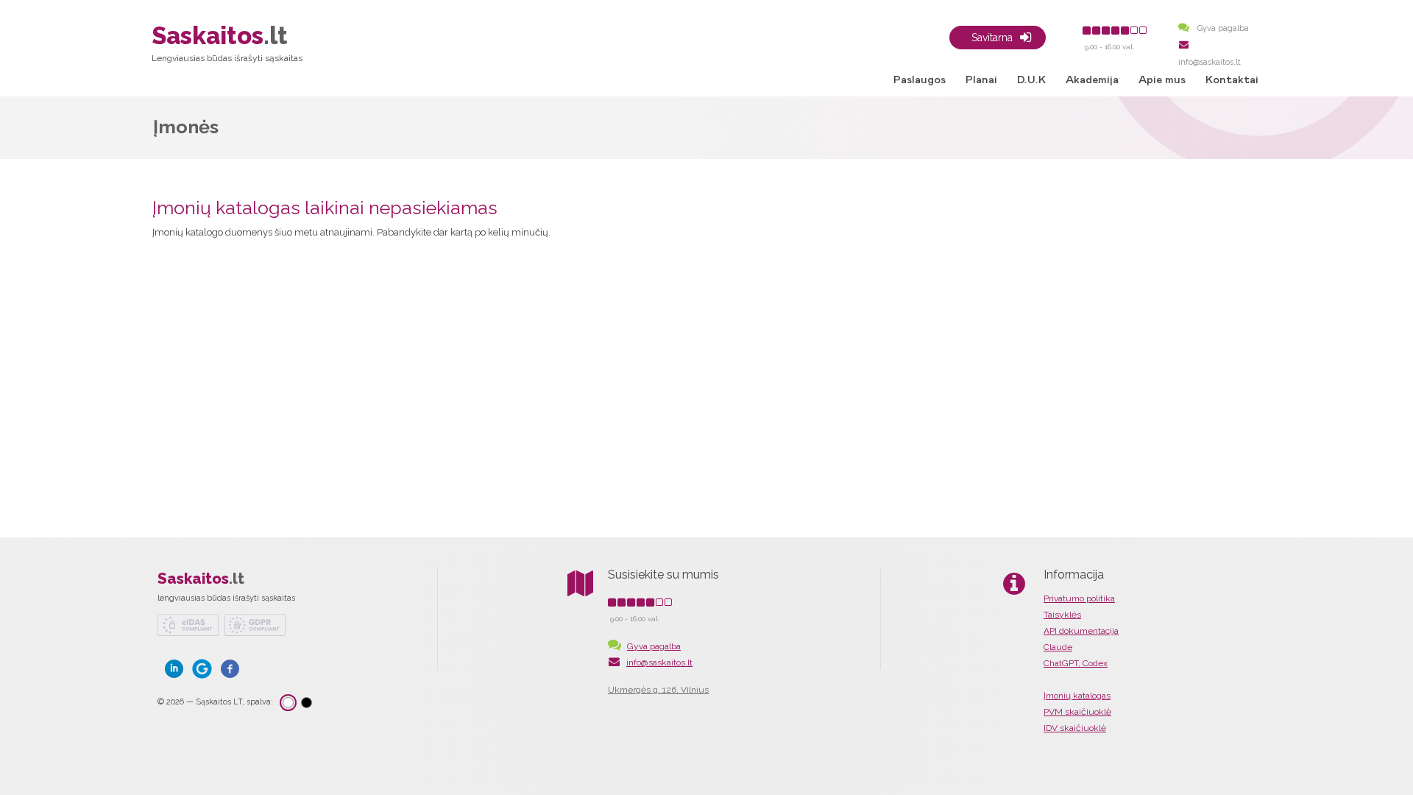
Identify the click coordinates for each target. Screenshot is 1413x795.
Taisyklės (1062, 615)
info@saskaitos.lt (659, 662)
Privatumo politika (1079, 598)
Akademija (1092, 79)
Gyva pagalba (1222, 28)
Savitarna (992, 37)
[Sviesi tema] (288, 702)
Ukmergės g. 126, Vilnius (658, 690)
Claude (1058, 647)
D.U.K (1031, 79)
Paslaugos (919, 79)
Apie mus (1162, 79)
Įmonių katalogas (1077, 695)
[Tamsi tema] (306, 702)
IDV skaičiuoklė (1075, 728)
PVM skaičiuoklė (1077, 712)
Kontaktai (1231, 79)
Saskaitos (200, 578)
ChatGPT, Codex (1076, 663)
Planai (981, 79)
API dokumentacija (1081, 631)
